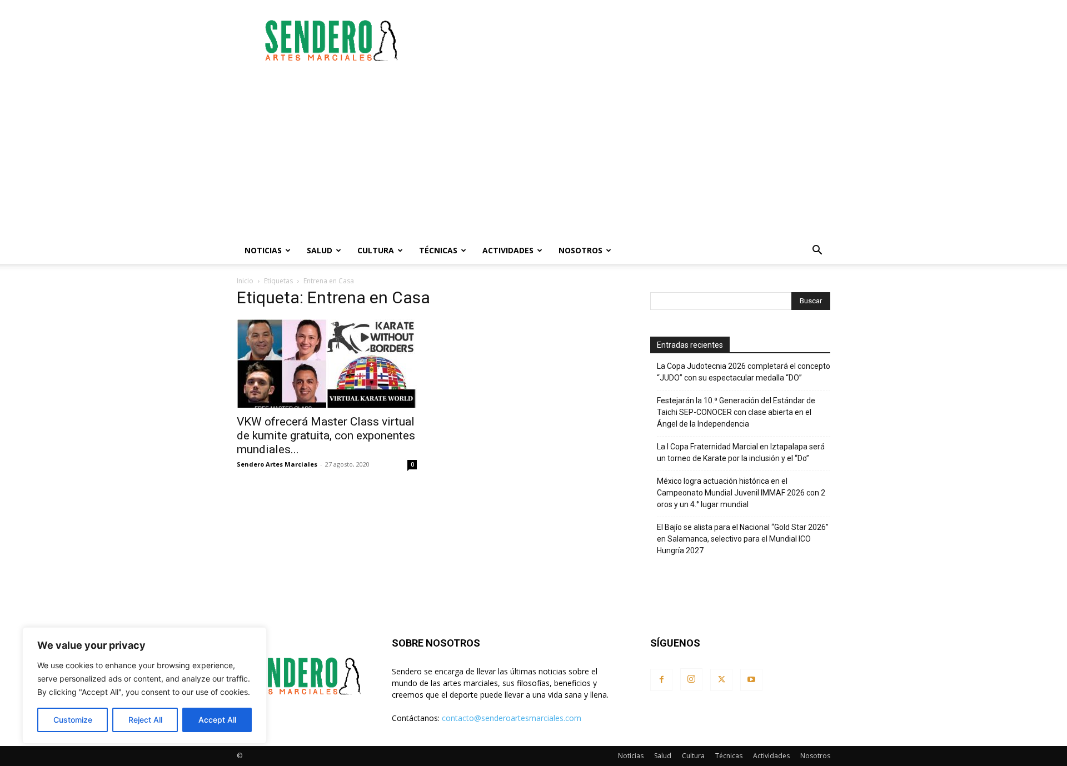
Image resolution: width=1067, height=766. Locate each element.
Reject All (145, 719)
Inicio (245, 281)
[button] (817, 251)
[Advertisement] (628, 41)
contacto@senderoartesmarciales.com (511, 718)
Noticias (263, 250)
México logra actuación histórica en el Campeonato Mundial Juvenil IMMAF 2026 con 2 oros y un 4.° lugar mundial (741, 493)
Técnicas (438, 250)
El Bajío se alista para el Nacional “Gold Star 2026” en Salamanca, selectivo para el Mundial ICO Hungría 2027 (743, 539)
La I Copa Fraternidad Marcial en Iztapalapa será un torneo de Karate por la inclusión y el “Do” (741, 452)
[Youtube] (751, 680)
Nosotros (580, 250)
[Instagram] (691, 679)
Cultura (375, 250)
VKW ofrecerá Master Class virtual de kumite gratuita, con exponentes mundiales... (326, 435)
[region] (144, 685)
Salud (319, 250)
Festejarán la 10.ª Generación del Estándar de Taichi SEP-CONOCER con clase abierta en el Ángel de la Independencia (736, 412)
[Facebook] (661, 680)
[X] (721, 680)
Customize (72, 719)
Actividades (508, 250)
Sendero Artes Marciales (277, 464)
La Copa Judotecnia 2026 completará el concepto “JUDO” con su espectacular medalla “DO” (743, 372)
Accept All (217, 719)
